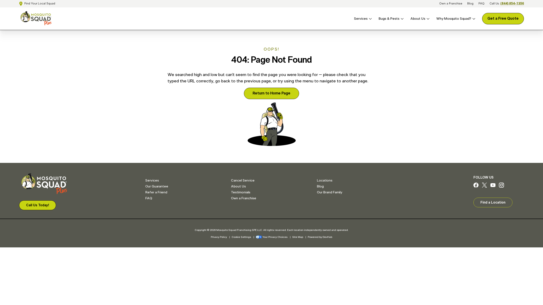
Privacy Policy (219, 237)
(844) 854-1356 (512, 3)
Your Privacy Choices (275, 237)
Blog (470, 3)
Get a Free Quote (503, 19)
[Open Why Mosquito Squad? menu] (473, 18)
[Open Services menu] (370, 18)
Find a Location (492, 202)
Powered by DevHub (320, 237)
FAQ (481, 3)
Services (361, 18)
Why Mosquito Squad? (453, 18)
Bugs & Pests (389, 18)
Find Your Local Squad (39, 3)
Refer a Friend (156, 192)
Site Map (297, 237)
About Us (417, 18)
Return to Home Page (271, 93)
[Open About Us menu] (427, 18)
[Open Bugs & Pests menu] (401, 18)
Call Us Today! (37, 205)
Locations (324, 180)
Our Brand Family (329, 192)
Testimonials (240, 192)
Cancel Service (243, 180)
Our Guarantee (156, 186)
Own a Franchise (450, 3)
